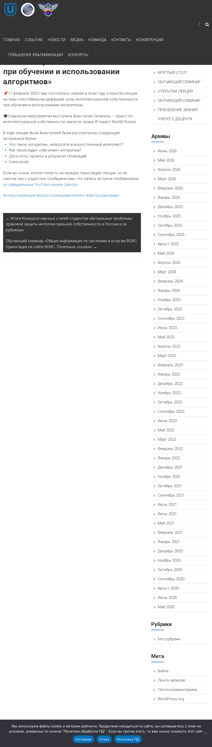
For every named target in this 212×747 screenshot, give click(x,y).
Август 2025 (168, 244)
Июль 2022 (167, 420)
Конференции (149, 39)
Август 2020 (168, 588)
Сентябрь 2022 (171, 411)
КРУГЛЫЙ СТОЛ (172, 72)
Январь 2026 (169, 197)
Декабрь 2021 (170, 467)
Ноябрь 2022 (169, 393)
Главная (11, 39)
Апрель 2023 (169, 346)
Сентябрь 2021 (171, 495)
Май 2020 (166, 607)
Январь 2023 (169, 374)
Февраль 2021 (170, 532)
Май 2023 (166, 337)
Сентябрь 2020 (171, 579)
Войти (163, 671)
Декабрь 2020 (170, 551)
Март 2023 (167, 355)
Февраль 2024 (170, 281)
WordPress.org (171, 699)
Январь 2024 (169, 290)
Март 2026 (167, 179)
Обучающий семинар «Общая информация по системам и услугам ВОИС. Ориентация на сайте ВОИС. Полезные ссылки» (72, 244)
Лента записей (171, 680)
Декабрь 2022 (170, 383)
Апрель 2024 (169, 262)
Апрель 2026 (169, 169)
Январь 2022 (169, 458)
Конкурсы (78, 54)
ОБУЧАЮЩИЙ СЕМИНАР (179, 82)
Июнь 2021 (167, 514)
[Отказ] (205, 733)
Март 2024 (167, 272)
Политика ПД (128, 739)
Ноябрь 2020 (169, 560)
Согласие (83, 739)
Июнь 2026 (167, 151)
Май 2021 (166, 523)
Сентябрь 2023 (171, 318)
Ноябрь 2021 (169, 476)
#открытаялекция (19, 195)
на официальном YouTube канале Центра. (41, 184)
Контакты (121, 39)
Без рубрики (169, 639)
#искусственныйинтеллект (60, 195)
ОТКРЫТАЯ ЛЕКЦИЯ (175, 91)
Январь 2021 (169, 541)
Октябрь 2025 (170, 225)
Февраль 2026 (170, 188)
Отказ (104, 739)
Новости (56, 39)
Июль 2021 (167, 504)
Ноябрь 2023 (169, 300)
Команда (97, 39)
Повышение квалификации (35, 54)
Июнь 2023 (167, 327)
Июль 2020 (167, 597)
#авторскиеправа (102, 195)
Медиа (77, 39)
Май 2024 (166, 253)
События (34, 39)
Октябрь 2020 (170, 569)
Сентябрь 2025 (171, 234)
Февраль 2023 (170, 365)
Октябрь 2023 (170, 309)
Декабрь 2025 (170, 206)
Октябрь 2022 (170, 402)
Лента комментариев (177, 689)
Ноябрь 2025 (169, 216)
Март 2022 (167, 439)
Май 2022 (166, 430)
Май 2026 (166, 160)
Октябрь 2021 (170, 486)
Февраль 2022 (170, 448)
